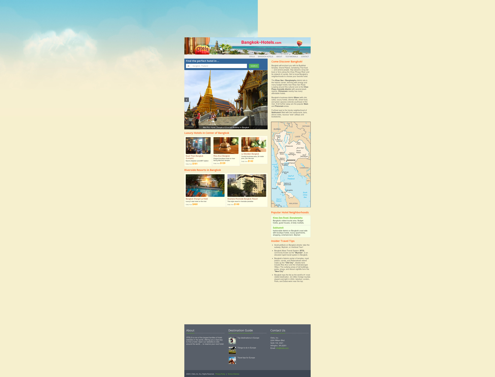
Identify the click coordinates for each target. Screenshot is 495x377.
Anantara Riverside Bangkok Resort (242, 198)
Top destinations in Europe (248, 337)
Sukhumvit (278, 227)
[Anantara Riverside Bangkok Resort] (246, 186)
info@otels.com (282, 348)
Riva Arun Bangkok (221, 155)
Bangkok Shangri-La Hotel (197, 198)
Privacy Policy (220, 374)
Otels (252, 56)
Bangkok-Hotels (265, 56)
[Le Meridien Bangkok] (253, 143)
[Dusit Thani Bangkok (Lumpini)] (198, 144)
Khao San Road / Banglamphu (288, 217)
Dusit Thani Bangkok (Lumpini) (194, 156)
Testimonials (291, 56)
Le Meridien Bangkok (250, 153)
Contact (305, 56)
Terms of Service (233, 374)
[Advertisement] (247, 18)
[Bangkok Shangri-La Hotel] (205, 186)
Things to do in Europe (246, 347)
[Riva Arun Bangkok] (225, 144)
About (279, 56)
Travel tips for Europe (246, 357)
